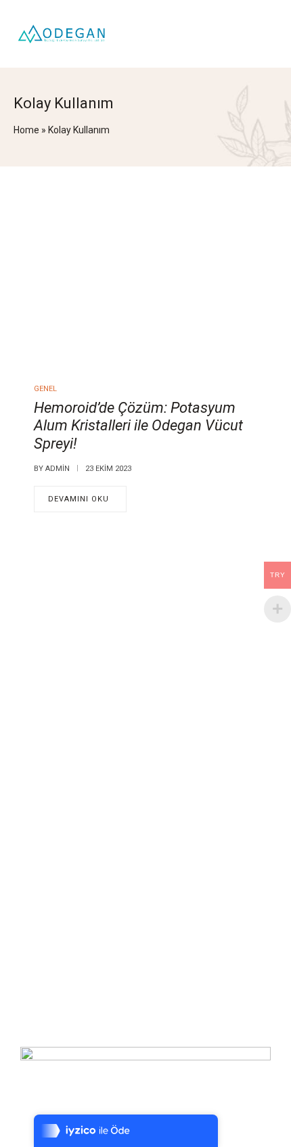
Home (26, 130)
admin (57, 468)
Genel (45, 388)
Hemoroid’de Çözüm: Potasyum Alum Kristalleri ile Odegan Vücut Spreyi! (138, 425)
